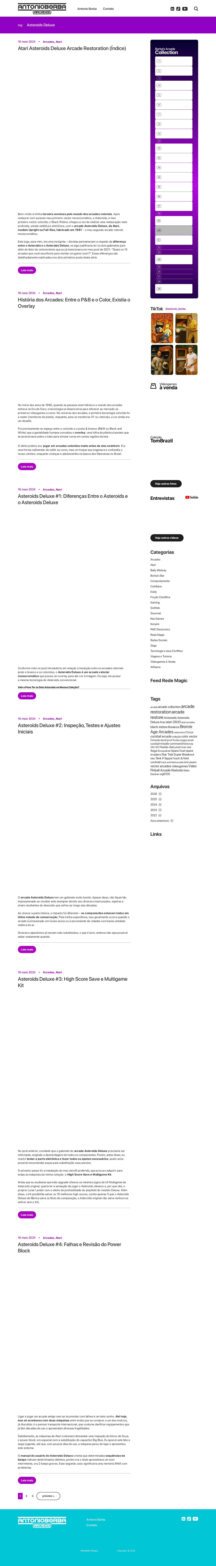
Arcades (48, 41)
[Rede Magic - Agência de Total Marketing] (108, 1551)
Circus (189, 732)
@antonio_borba (175, 308)
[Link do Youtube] (185, 9)
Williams (155, 667)
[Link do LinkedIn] (172, 9)
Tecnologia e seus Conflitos (166, 651)
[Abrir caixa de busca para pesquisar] (196, 9)
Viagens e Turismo (161, 656)
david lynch (166, 740)
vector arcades (160, 766)
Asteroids (170, 718)
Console (155, 740)
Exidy (153, 591)
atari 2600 (173, 722)
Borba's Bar (157, 575)
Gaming (155, 602)
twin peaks (190, 762)
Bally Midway (158, 570)
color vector (189, 736)
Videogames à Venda (162, 661)
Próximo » (48, 1496)
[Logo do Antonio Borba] (47, 8)
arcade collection (169, 707)
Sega (153, 645)
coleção (176, 736)
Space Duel (178, 751)
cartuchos (179, 732)
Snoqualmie (164, 750)
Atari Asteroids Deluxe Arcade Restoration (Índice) (72, 48)
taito (152, 758)
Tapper (168, 758)
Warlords (177, 770)
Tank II (160, 758)
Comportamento (160, 581)
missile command (171, 743)
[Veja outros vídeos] (191, 498)
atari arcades (188, 722)
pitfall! (177, 747)
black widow (159, 727)
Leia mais (27, 270)
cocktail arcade (161, 736)
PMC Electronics (160, 629)
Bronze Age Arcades (171, 729)
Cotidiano (156, 586)
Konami (154, 624)
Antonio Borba (95, 1519)
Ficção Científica (160, 597)
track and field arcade (172, 762)
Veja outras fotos (165, 483)
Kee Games (157, 618)
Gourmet (155, 613)
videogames (180, 766)
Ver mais (159, 51)
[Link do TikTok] (178, 9)
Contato (91, 1525)
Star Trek (167, 754)
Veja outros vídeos (167, 537)
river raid (186, 747)
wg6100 (165, 774)
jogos (184, 740)
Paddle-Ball (167, 747)
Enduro (177, 740)
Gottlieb (155, 608)
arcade (154, 707)
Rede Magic (157, 634)
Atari (59, 41)
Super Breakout (184, 754)
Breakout (174, 727)
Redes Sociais (158, 640)
